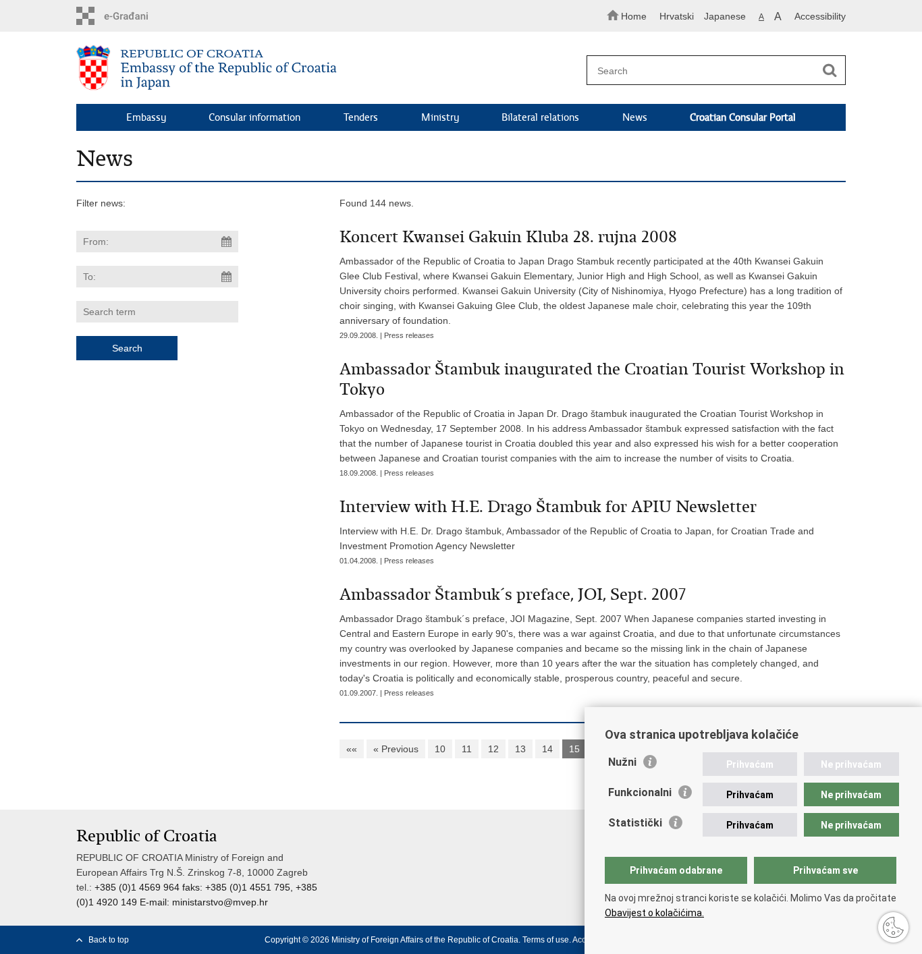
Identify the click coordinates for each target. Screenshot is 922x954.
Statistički (635, 822)
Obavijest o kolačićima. (654, 912)
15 (574, 748)
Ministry (440, 117)
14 (547, 748)
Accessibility (820, 16)
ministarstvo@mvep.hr (220, 902)
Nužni (622, 762)
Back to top (108, 940)
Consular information (254, 117)
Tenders (361, 117)
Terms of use (545, 940)
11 (467, 748)
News (634, 117)
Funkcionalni (640, 792)
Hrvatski (676, 16)
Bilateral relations (540, 117)
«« (351, 748)
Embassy (146, 117)
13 (520, 748)
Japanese (725, 16)
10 (440, 748)
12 (493, 748)
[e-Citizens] (134, 16)
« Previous (395, 748)
